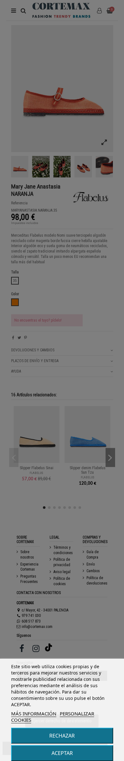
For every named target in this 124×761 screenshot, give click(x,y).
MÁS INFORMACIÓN (33, 713)
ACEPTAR (62, 753)
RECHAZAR (62, 735)
